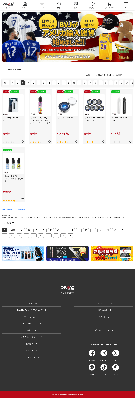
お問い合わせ (102, 310)
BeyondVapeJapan (7, 209)
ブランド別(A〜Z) (20, 209)
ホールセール (29, 316)
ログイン (102, 316)
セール (42, 7)
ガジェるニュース (102, 330)
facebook (92, 360)
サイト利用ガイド (29, 323)
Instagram (103, 360)
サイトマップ (29, 357)
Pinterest (115, 374)
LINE (92, 374)
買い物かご (109, 7)
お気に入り (93, 7)
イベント (29, 350)
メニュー (126, 7)
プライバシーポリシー (29, 337)
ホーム (8, 7)
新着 (75, 7)
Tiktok (104, 374)
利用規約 (29, 343)
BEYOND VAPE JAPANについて (29, 310)
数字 (6, 82)
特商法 (29, 330)
